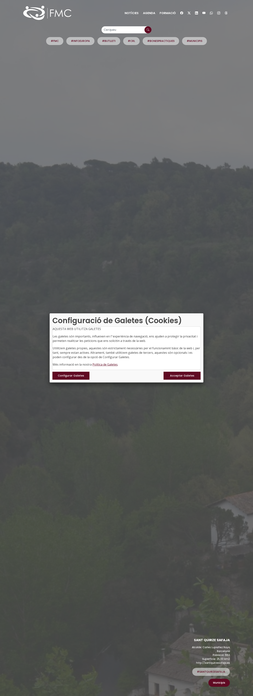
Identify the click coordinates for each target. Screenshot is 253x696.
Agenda (149, 13)
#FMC (55, 41)
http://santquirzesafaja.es (213, 663)
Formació (168, 13)
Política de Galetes (105, 364)
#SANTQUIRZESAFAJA (211, 672)
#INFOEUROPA (80, 41)
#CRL (131, 41)
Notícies (132, 13)
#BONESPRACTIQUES (160, 41)
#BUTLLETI (109, 41)
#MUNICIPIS (194, 41)
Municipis (219, 683)
